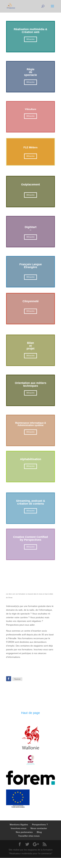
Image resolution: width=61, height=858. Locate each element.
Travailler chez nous (29, 836)
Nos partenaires (24, 832)
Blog (39, 832)
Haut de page (30, 713)
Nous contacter (38, 828)
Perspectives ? (40, 824)
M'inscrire (30, 39)
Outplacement (30, 184)
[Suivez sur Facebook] (8, 678)
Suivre (17, 679)
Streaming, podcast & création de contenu (30, 502)
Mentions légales (19, 824)
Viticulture (30, 109)
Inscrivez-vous (18, 828)
